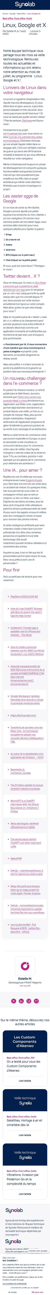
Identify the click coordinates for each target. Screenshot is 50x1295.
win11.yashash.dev (12, 133)
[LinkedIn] (21, 1001)
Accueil (5, 14)
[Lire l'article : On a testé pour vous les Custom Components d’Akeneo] (25, 1041)
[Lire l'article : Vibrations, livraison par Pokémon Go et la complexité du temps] (25, 1154)
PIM (32, 1057)
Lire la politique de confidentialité (15, 1284)
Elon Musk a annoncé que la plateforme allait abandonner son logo (24, 286)
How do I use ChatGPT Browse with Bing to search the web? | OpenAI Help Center (26, 612)
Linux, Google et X (33, 14)
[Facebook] (29, 1001)
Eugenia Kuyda (34, 480)
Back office (21, 14)
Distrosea (27, 120)
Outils (29, 18)
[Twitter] (13, 1001)
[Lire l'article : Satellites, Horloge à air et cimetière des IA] (25, 1100)
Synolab (12, 14)
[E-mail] (36, 1001)
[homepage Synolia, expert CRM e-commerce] (25, 1243)
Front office (19, 18)
